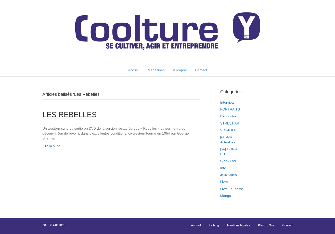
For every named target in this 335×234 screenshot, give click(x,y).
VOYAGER (228, 130)
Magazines (156, 70)
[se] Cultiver (229, 149)
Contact (201, 70)
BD (222, 154)
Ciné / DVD (228, 161)
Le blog (214, 225)
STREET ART (230, 123)
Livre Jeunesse (232, 189)
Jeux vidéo (228, 175)
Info (223, 168)
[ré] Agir (226, 137)
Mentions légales (238, 225)
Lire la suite (51, 146)
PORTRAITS (230, 109)
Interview (227, 102)
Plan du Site (266, 225)
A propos (180, 70)
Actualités (227, 142)
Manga (225, 196)
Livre (224, 182)
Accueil (133, 70)
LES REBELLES (69, 114)
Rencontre (228, 116)
